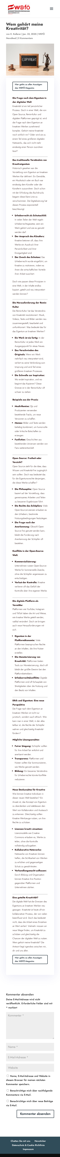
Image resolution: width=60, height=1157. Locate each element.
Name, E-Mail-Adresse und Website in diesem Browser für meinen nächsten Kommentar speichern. (28, 1080)
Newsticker (40, 1141)
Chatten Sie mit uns (20, 1141)
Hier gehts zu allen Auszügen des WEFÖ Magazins (28, 86)
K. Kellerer (15, 34)
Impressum (28, 1149)
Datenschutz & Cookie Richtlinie (28, 1145)
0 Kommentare (25, 38)
